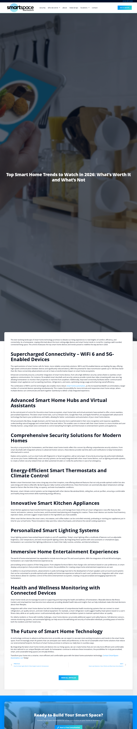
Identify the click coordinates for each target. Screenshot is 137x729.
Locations (84, 8)
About (64, 8)
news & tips (73, 8)
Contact (95, 8)
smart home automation (75, 386)
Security (42, 8)
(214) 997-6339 (128, 1)
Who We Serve (53, 8)
